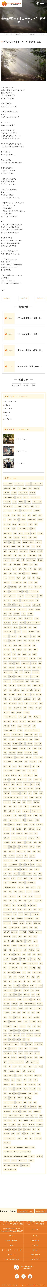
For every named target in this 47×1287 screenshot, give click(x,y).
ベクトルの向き (30, 882)
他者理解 (6, 784)
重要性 (33, 887)
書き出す (31, 1124)
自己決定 (27, 672)
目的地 (27, 914)
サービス (39, 1156)
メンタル (13, 492)
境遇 (27, 1062)
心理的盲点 (13, 636)
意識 (25, 640)
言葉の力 (33, 1106)
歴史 (19, 546)
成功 (36, 524)
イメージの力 (12, 703)
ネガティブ (20, 856)
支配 (16, 860)
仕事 (5, 537)
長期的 (14, 936)
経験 (15, 977)
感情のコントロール (9, 730)
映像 (36, 582)
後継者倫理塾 (17, 699)
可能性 (33, 636)
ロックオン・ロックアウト (16, 1062)
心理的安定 (17, 564)
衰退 (31, 985)
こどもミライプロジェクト (11, 1044)
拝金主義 (16, 869)
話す (5, 1030)
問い (21, 1129)
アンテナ (6, 649)
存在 (10, 690)
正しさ (33, 959)
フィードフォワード (14, 927)
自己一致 (11, 811)
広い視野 (30, 613)
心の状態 (32, 968)
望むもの (21, 891)
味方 (26, 1133)
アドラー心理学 (38, 757)
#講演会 (26, 385)
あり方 (11, 1089)
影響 (36, 1093)
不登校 (36, 649)
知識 (37, 766)
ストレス (26, 676)
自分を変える (28, 618)
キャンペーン (9, 408)
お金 (15, 1053)
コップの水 (23, 932)
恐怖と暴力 (29, 743)
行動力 (6, 779)
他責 (27, 1106)
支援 (34, 954)
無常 (10, 806)
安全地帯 (36, 1017)
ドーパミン (7, 569)
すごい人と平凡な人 (9, 596)
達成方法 (16, 613)
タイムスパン (34, 1062)
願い (5, 1089)
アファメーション (26, 510)
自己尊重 (27, 1129)
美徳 (19, 654)
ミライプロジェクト (9, 999)
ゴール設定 (18, 506)
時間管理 (6, 515)
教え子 (31, 945)
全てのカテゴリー (10, 401)
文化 (20, 717)
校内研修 (28, 923)
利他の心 (15, 721)
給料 (5, 699)
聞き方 (6, 605)
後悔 (22, 743)
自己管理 (6, 1133)
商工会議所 (7, 748)
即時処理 (37, 1035)
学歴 (33, 994)
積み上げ (22, 748)
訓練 (12, 941)
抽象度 (24, 488)
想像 (34, 645)
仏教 (5, 882)
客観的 (38, 847)
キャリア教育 (33, 1048)
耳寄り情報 (8, 419)
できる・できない (31, 596)
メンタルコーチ (23, 492)
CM (26, 856)
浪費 (20, 806)
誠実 (31, 1030)
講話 (5, 851)
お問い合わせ (26, 1165)
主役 (30, 1102)
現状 (19, 802)
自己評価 (26, 712)
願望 (24, 591)
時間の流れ (13, 587)
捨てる (15, 1066)
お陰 (30, 1080)
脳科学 (13, 528)
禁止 (24, 954)
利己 (29, 1026)
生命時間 (11, 856)
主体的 (12, 824)
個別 (25, 950)
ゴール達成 (12, 685)
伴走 (14, 802)
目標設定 (36, 488)
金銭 (10, 891)
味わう (26, 878)
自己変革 (12, 779)
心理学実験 (14, 1003)
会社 (36, 775)
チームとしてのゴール (27, 600)
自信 (35, 569)
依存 (25, 1102)
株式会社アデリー (29, 788)
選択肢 (15, 1106)
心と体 (18, 811)
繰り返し (39, 1003)
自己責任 (15, 622)
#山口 (33, 385)
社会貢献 (6, 1012)
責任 (10, 537)
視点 (32, 990)
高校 (10, 950)
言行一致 (33, 663)
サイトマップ (35, 1259)
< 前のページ (6, 298)
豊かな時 (38, 864)
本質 (10, 873)
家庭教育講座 (31, 519)
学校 (24, 515)
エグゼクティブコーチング (18, 838)
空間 (25, 829)
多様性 (11, 1030)
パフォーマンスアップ (10, 618)
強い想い (6, 959)
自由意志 (21, 882)
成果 (28, 546)
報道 (26, 761)
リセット (16, 510)
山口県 (30, 582)
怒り (33, 528)
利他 (15, 645)
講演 (41, 703)
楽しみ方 (16, 1035)
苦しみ (6, 1129)
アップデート (33, 703)
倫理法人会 (27, 699)
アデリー (38, 932)
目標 (29, 667)
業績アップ (7, 681)
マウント (28, 815)
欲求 (5, 1062)
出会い (26, 1089)
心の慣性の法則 (13, 968)
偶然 (40, 569)
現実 (36, 833)
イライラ (6, 1057)
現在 (40, 909)
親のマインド (28, 1075)
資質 (25, 587)
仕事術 (19, 999)
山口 (31, 1138)
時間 (30, 569)
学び (40, 515)
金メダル (6, 793)
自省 (10, 699)
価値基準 (38, 797)
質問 (14, 905)
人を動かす (28, 752)
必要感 (26, 1021)
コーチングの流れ (37, 483)
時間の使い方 (31, 721)
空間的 (19, 878)
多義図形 (26, 994)
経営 (37, 506)
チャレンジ (13, 1048)
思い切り (11, 694)
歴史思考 (13, 945)
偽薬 (20, 788)
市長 (5, 927)
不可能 (6, 824)
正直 (5, 963)
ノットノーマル (21, 609)
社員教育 (22, 519)
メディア (37, 896)
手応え (32, 1120)
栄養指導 (20, 1098)
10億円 (22, 923)
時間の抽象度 (7, 1026)
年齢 (26, 1138)
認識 (12, 918)
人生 (33, 546)
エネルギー (12, 896)
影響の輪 (6, 726)
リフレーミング (37, 501)
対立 (28, 977)
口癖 (5, 864)
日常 (26, 1048)
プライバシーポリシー (10, 1169)
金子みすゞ (33, 761)
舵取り (6, 1021)
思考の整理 (39, 1124)
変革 (19, 896)
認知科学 (6, 582)
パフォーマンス (23, 658)
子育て (28, 501)
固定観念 (15, 923)
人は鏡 (35, 793)
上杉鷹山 (10, 972)
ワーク (24, 1017)
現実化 (38, 788)
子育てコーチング (9, 1075)
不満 (31, 869)
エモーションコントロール (16, 1115)
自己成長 (6, 1003)
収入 (20, 569)
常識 (34, 726)
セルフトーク (25, 663)
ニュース (7, 412)
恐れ (25, 1084)
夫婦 (41, 793)
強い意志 (17, 972)
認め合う (19, 784)
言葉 (40, 555)
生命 (5, 994)
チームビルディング (18, 681)
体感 (40, 1066)
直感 (25, 1080)
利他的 (34, 748)
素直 (31, 927)
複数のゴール (7, 815)
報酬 (27, 887)
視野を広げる (15, 959)
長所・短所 (28, 873)
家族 (38, 999)
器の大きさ (27, 605)
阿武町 (33, 533)
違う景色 (19, 829)
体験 (26, 1053)
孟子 (38, 1012)
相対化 (37, 869)
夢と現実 (23, 793)
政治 (19, 1012)
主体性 (39, 721)
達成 (38, 887)
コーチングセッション (10, 717)
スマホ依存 (19, 1075)
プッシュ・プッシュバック (32, 730)
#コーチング (16, 385)
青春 (37, 918)
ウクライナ (7, 658)
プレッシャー (35, 676)
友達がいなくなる (33, 591)
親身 (40, 663)
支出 (25, 569)
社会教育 (40, 533)
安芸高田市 (37, 923)
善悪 (5, 564)
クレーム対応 (23, 551)
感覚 (14, 654)
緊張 (5, 739)
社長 (29, 748)
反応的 (26, 824)
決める (38, 1133)
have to (24, 631)
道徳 (18, 560)
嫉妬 (39, 1084)
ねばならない (7, 1053)
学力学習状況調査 (9, 757)
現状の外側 (7, 743)
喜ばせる (18, 990)
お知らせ (7, 405)
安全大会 (6, 878)
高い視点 (36, 802)
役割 (37, 600)
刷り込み (32, 856)
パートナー (7, 802)
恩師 (36, 945)
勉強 (20, 587)
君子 (20, 981)
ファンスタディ (29, 918)
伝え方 (38, 829)
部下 (29, 578)
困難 (23, 1035)
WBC (40, 842)
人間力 (31, 587)
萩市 (29, 515)
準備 (22, 864)
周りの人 (6, 1084)
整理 (14, 909)
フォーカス (26, 811)
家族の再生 (38, 1075)
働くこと (38, 694)
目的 (16, 847)
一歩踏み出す (30, 820)
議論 (11, 847)
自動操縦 (32, 658)
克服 (12, 833)
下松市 (27, 573)
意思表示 (11, 963)
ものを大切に (38, 1044)
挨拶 (27, 1115)
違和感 (23, 959)
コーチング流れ (8, 483)
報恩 (30, 1111)
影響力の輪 (12, 752)
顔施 (15, 914)
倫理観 (19, 909)
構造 (11, 676)
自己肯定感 (7, 524)
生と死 (35, 815)
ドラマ (27, 1039)
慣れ (5, 667)
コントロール (7, 533)
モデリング (7, 766)
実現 (15, 573)
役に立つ (17, 954)
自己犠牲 (31, 829)
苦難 (39, 968)
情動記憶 (31, 932)
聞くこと (31, 640)
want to (18, 631)
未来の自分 (18, 1089)
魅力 (12, 1080)
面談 (35, 842)
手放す (19, 726)
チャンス (29, 891)
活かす (6, 1048)
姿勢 (5, 856)
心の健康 (25, 564)
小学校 (6, 587)
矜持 (25, 909)
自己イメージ (7, 555)
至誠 (5, 896)
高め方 (14, 524)
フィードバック (24, 860)
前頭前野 (19, 667)
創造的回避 (32, 1084)
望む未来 (12, 1098)
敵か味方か (14, 932)
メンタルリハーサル (22, 739)
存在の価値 (20, 887)
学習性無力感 (7, 627)
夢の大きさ (18, 605)
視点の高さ (39, 824)
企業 (14, 488)
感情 (38, 631)
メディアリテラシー (16, 734)
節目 (35, 1066)
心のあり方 (31, 1071)
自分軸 (14, 569)
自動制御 (21, 1057)
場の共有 (28, 941)
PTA (5, 708)
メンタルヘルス (8, 860)
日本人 (24, 654)
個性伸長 (28, 842)
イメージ (6, 546)
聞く (11, 542)
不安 (25, 708)
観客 (35, 1102)
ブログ (3, 290)
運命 (5, 806)
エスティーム (12, 788)
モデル (35, 941)
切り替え (26, 636)
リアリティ (21, 842)
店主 (29, 981)
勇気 (12, 560)
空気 (27, 905)
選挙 (39, 851)
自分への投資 (36, 605)
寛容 (30, 627)
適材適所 (19, 712)
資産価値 (6, 842)
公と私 (31, 797)
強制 (5, 900)
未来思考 (15, 748)
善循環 (31, 896)
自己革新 (16, 537)
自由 (5, 663)
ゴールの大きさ (8, 761)
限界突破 (24, 537)
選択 (35, 537)
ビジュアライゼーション (33, 622)
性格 (27, 864)
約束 (24, 1012)
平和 (25, 900)
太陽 (21, 985)
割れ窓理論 (20, 833)
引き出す (17, 542)
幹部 (5, 891)
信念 (15, 533)
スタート (6, 560)
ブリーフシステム (35, 806)
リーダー (11, 578)
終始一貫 (38, 860)
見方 (10, 981)
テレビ (23, 1044)
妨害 (23, 690)
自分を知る (7, 600)
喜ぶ (30, 1017)
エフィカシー (22, 524)
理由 (18, 963)
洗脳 (37, 820)
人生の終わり (7, 914)
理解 (35, 627)
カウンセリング (35, 497)
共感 (16, 1039)
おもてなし (28, 1098)
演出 (5, 954)
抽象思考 (12, 1021)
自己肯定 (16, 690)
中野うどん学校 (37, 972)
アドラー (6, 829)
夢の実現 (6, 712)
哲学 (5, 690)
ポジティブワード (9, 1102)
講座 (25, 582)
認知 (31, 564)
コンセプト (7, 1142)
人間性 (39, 954)
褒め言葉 (31, 609)
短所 (21, 968)
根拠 (5, 977)
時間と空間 (35, 573)
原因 (34, 1129)
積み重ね (6, 1008)
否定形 (39, 658)
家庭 (12, 649)
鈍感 (39, 981)
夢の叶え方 (37, 717)
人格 (26, 703)
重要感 (26, 1120)
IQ (24, 667)
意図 (5, 1071)
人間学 (13, 1012)
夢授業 (39, 1021)
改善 (10, 708)
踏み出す (37, 690)
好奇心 (6, 1098)
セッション (7, 654)
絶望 (37, 681)
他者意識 (40, 519)
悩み (20, 636)
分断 (36, 1057)
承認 (18, 1133)
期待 (33, 999)
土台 (21, 873)
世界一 (11, 1017)
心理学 (36, 618)
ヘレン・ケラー (13, 551)
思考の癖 (28, 757)
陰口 (26, 1030)
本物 (41, 1115)
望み (34, 981)
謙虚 (16, 672)
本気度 (40, 596)
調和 (31, 1053)
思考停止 (19, 1080)
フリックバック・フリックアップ (13, 797)
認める (17, 663)
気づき (19, 1021)
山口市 (14, 501)
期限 (41, 815)
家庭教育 (39, 551)
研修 (19, 488)
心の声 (16, 985)
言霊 (24, 1071)
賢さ (38, 838)
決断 (5, 1066)
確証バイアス (12, 882)
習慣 (25, 649)
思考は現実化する (9, 497)
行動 (5, 873)
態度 (11, 605)
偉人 (30, 936)
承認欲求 (6, 838)
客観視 (29, 802)
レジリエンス (37, 779)
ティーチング (7, 1120)
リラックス (7, 909)
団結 (39, 1089)
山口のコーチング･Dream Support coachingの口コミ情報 (19, 1147)
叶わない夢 (16, 743)
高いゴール (24, 869)
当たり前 (6, 941)
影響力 (37, 1030)
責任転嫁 (20, 752)
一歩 (41, 1057)
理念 (30, 900)
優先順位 (11, 739)
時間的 (13, 878)
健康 (5, 578)
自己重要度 (27, 726)
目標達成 (6, 492)
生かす (26, 806)
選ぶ (26, 968)
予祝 (25, 936)
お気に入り (29, 1057)
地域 (5, 1017)
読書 (32, 766)
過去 (5, 752)
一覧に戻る (23, 298)
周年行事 (36, 891)
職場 (12, 712)
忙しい (11, 994)
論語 (15, 981)
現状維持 (11, 667)
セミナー (26, 784)
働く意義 (38, 708)
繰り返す (12, 640)
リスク (6, 636)
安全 (15, 900)
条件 (16, 1093)
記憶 (29, 685)
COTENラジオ (23, 945)
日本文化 (19, 730)
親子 (20, 555)
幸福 (36, 734)
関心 (37, 990)
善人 (29, 851)
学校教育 (16, 627)
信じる (6, 1039)
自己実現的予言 (8, 770)
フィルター (39, 1120)
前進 (5, 694)
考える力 (22, 721)
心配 (12, 829)
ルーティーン (7, 510)
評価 (12, 1133)
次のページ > (40, 298)
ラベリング (7, 923)
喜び (20, 645)
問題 (5, 703)
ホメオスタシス (21, 851)
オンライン (36, 672)
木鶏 (41, 963)
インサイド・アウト (14, 820)
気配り (34, 770)
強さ (29, 972)
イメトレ (18, 1102)
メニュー (6, 1160)
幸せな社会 (38, 743)
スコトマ (26, 497)
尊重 (23, 560)
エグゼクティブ (32, 555)
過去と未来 (20, 596)
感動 (5, 1093)
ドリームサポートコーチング (12, 1165)
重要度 (14, 766)
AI (36, 878)
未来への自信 (37, 900)
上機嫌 (11, 663)
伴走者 (32, 1133)
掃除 (33, 1012)
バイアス (26, 694)
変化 (37, 640)
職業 (26, 1008)
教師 (40, 873)
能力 (10, 645)
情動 (32, 784)
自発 (10, 900)
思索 (32, 864)
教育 (19, 515)
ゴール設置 (30, 690)
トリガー (19, 694)
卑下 (21, 672)
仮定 (37, 950)
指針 (31, 878)
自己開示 (25, 927)
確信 (39, 699)
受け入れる (30, 1035)
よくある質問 (22, 1160)
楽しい (18, 1071)
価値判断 (21, 977)
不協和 (18, 578)
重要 (5, 1124)
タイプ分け (16, 600)
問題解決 (32, 551)
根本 (20, 1120)
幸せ (15, 555)
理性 (30, 793)
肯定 (40, 1106)
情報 (30, 537)
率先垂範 (31, 950)
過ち (39, 959)
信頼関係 (13, 1057)
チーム (6, 847)
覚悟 (38, 994)
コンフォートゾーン (9, 609)
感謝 (30, 779)
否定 (10, 977)
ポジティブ (7, 501)
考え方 (27, 533)
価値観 (6, 542)
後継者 (13, 546)
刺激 (34, 667)
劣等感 (38, 609)
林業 (30, 488)
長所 (27, 681)
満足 (20, 766)
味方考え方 (18, 676)
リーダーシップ (22, 779)
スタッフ (13, 1160)
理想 (5, 811)
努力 (30, 649)
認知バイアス (21, 685)
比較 (40, 985)
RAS (37, 784)
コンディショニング (9, 1138)
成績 (21, 1003)
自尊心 (15, 1026)
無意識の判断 (28, 734)
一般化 (36, 1080)
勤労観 (11, 954)
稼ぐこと (6, 734)
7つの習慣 (31, 631)
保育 (15, 815)
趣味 (36, 927)
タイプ (37, 1053)
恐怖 (5, 820)
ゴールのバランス (36, 811)
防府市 (21, 573)
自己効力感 (7, 622)
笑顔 (5, 551)
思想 (25, 717)
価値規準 (19, 824)
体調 (21, 1039)
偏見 (31, 739)
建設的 (37, 739)
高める (13, 842)
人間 (40, 878)
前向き (6, 591)
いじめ (21, 1048)
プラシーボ (27, 999)
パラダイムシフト (14, 864)
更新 (38, 977)
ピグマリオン (7, 869)
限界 (20, 1066)
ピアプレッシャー (9, 631)
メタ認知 (17, 770)
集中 (20, 775)
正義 (40, 761)
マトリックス (15, 793)
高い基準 (6, 833)
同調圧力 (33, 905)
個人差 (32, 824)
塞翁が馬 (6, 945)
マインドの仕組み (16, 582)
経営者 (9, 519)
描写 (11, 1039)
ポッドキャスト (19, 483)
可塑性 (20, 618)
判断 (16, 994)
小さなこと (12, 1124)
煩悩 (26, 797)
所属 (16, 1030)
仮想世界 (6, 932)
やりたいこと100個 (15, 591)
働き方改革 (21, 905)
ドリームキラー (28, 775)
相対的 (23, 613)
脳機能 (22, 1106)
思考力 (35, 752)
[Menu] (42, 3)
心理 (32, 506)
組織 (5, 645)
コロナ (14, 658)
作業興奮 (23, 1111)
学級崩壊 (23, 627)
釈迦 (15, 806)
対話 (31, 1008)
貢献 (5, 788)
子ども (38, 578)
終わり (21, 1053)
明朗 (26, 985)
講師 (34, 699)
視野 (10, 985)
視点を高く (27, 645)
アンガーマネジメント (24, 528)
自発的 (21, 1008)
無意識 (22, 622)
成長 (10, 573)
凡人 (35, 936)
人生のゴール (35, 914)
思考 (33, 977)
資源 (11, 1129)
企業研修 (18, 497)
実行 (20, 936)
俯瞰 (5, 685)
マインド (26, 506)
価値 (15, 891)
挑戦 (36, 564)
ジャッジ (19, 1084)
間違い (11, 1093)
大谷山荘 (32, 1089)
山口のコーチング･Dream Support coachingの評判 (17, 1151)
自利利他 (19, 1138)
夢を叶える (23, 1093)
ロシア (34, 654)
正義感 (24, 896)
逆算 (35, 873)
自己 (15, 1120)
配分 (16, 1129)
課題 (35, 909)
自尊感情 (21, 815)
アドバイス (7, 905)
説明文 (6, 676)
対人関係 (26, 766)
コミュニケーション (28, 542)
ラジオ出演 (38, 587)
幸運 (39, 636)
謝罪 (5, 968)
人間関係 (21, 501)
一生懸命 (11, 1071)
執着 (21, 1030)
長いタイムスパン (30, 1003)
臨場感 (19, 640)
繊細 (5, 985)
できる (31, 1093)
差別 (30, 717)
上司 (24, 578)
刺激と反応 (7, 721)
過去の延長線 (24, 847)
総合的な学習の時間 (9, 887)
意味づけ (29, 1044)
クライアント (17, 950)
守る (24, 972)
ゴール (13, 515)
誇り (25, 1066)
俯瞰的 (32, 847)
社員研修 (31, 708)
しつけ (16, 873)
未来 (5, 573)
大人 (5, 1115)
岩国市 (30, 524)
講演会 (34, 515)
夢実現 (16, 519)
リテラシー (38, 1008)
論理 (32, 694)
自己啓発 (32, 492)
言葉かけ (19, 649)
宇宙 (12, 1084)
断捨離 (13, 726)
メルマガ (32, 1021)
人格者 (21, 914)
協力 (5, 1035)
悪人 (34, 851)
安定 (32, 860)
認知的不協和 (17, 708)
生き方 (21, 533)
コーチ (28, 483)
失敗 (5, 613)
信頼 (12, 784)
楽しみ (38, 546)
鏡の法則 (6, 918)
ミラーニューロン (37, 685)
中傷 (10, 564)
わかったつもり (31, 560)
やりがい (11, 851)
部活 (40, 748)
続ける (6, 640)
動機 (19, 1124)
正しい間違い (20, 941)
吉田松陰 (6, 775)
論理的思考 (7, 936)
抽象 (31, 833)
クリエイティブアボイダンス (29, 963)
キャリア (13, 1008)
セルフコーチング (9, 990)
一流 (29, 770)
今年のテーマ (7, 1106)
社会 (5, 981)
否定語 (24, 1124)
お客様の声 (7, 488)
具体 (26, 833)
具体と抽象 (32, 838)
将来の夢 (13, 775)
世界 (30, 909)
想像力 (21, 703)
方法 (39, 1026)
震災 (29, 954)
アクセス (31, 1160)
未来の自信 (7, 1111)
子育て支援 (37, 510)
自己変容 (6, 1080)
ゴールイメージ (8, 672)
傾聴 (24, 802)
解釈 (24, 770)
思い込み (40, 560)
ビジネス (6, 528)
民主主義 (26, 990)
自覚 (5, 950)
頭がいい (17, 1017)
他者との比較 (20, 757)
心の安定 (38, 542)
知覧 (20, 900)
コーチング (38, 1138)
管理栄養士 (20, 918)
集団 (10, 1035)
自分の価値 (16, 1111)
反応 (39, 667)
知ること (22, 1026)
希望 (32, 681)
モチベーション (8, 506)
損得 (30, 1066)
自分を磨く (37, 1111)
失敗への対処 (18, 761)
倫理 (34, 1026)
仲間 (10, 613)
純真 (32, 1115)
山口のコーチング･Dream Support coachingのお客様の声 (19, 1156)
